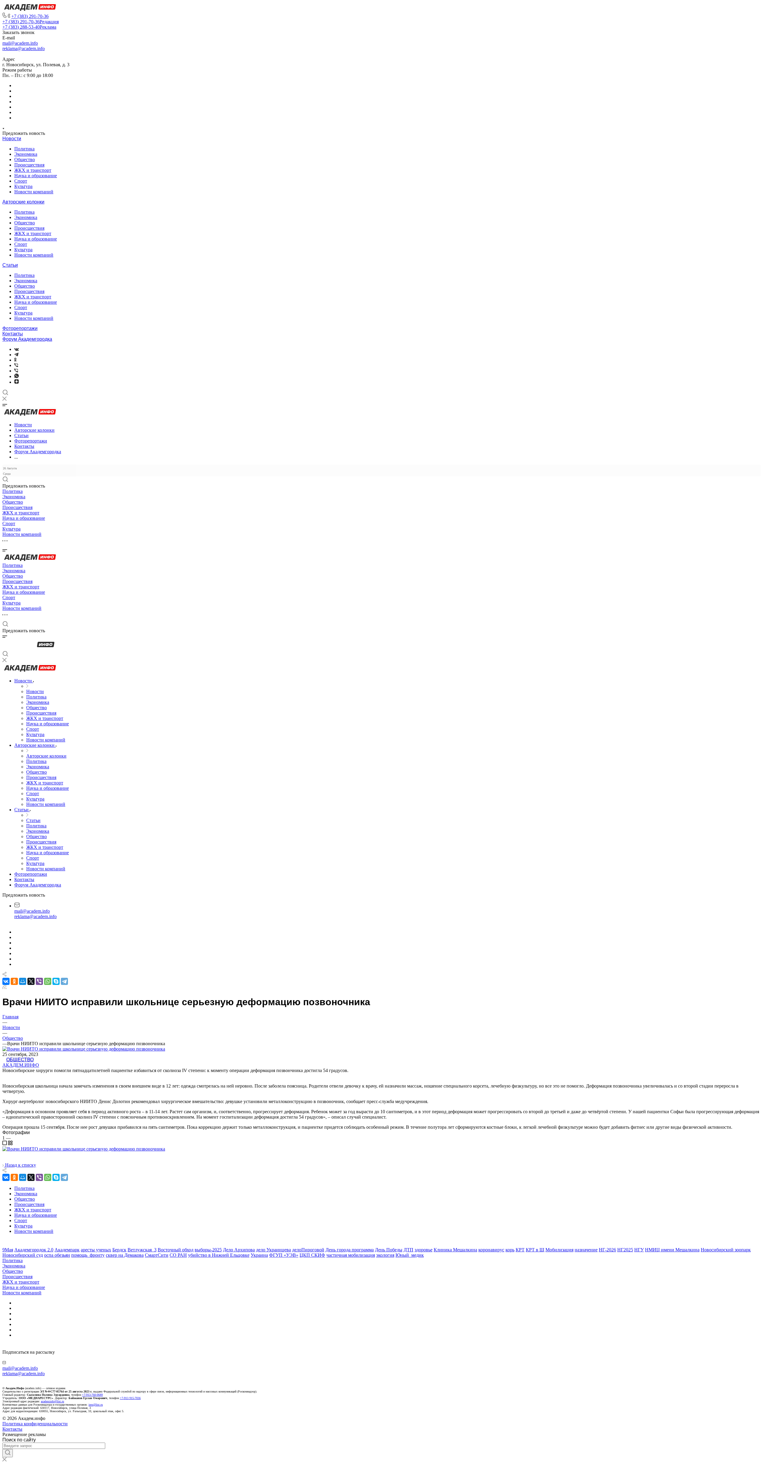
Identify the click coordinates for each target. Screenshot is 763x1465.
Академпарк (67, 1249)
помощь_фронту (88, 1255)
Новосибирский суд (22, 1255)
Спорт (20, 180)
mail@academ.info (20, 43)
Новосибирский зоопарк (726, 1249)
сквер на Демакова (125, 1255)
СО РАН (178, 1255)
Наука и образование (35, 175)
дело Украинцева (273, 1249)
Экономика (25, 154)
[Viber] (16, 365)
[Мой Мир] (22, 981)
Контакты (12, 333)
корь (509, 1249)
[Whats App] (16, 376)
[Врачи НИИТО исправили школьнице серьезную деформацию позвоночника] (83, 1148)
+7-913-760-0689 (92, 1394)
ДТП (408, 1249)
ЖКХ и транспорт (32, 170)
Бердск (119, 1249)
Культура (23, 186)
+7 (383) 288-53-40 (29, 27)
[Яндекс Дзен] (16, 382)
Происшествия (29, 164)
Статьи (10, 265)
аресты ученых (96, 1249)
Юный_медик (410, 1255)
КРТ (520, 1249)
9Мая (7, 1249)
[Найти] (7, 1453)
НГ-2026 (607, 1249)
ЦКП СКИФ (312, 1255)
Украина (259, 1255)
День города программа (349, 1249)
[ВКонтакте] (16, 349)
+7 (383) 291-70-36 (30, 16)
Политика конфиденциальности (35, 1423)
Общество (24, 159)
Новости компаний (33, 191)
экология (385, 1255)
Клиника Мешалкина (455, 1249)
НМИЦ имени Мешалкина (672, 1249)
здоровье (423, 1249)
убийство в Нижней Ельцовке (218, 1255)
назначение (586, 1249)
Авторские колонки (23, 201)
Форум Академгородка (27, 339)
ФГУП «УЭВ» (283, 1255)
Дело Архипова (239, 1249)
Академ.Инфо (20, 1065)
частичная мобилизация (350, 1255)
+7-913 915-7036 (130, 1398)
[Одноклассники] (15, 360)
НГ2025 (625, 1249)
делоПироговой (308, 1249)
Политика (24, 148)
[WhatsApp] (47, 981)
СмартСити (156, 1255)
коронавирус (491, 1249)
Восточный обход (175, 1249)
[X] (31, 981)
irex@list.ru (96, 1404)
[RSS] (4, 987)
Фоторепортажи (20, 328)
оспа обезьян (57, 1255)
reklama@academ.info (23, 48)
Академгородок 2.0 (33, 1249)
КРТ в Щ (535, 1249)
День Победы (388, 1249)
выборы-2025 (208, 1249)
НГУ (639, 1249)
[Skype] (56, 981)
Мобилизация (559, 1249)
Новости (11, 138)
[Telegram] (16, 354)
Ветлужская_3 (142, 1249)
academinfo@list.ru (52, 1401)
